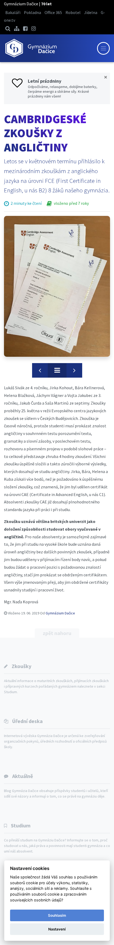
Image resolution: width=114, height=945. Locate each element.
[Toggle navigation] (103, 48)
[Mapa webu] (17, 28)
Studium (20, 825)
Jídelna (90, 12)
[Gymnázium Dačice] (30, 48)
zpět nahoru (57, 633)
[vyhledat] (8, 28)
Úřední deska (27, 721)
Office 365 (53, 12)
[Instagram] (33, 28)
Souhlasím (57, 915)
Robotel (73, 12)
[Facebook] (25, 28)
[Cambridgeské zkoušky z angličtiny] (57, 286)
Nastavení (57, 929)
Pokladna (32, 12)
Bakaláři (12, 12)
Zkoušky (21, 666)
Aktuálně (22, 776)
